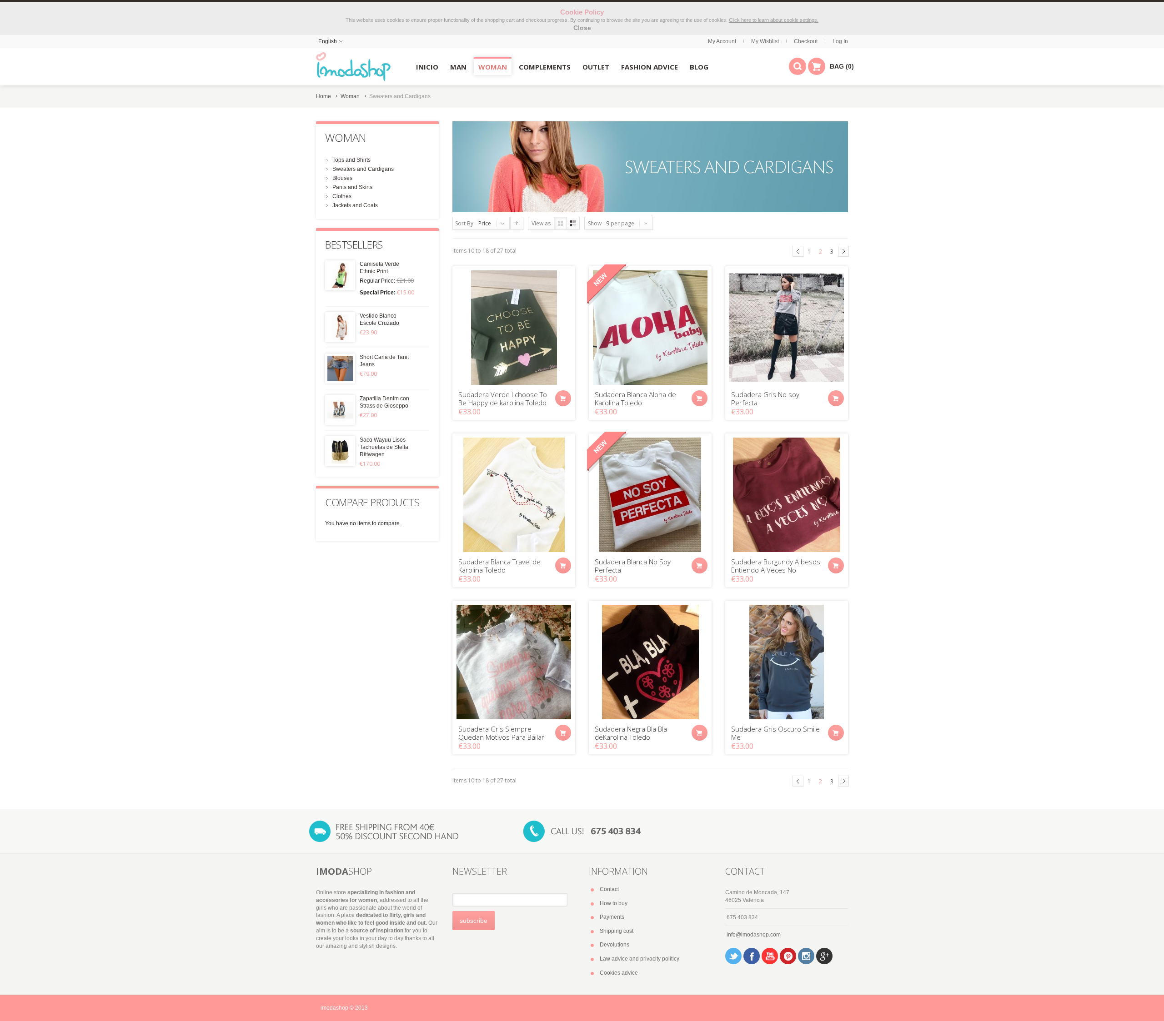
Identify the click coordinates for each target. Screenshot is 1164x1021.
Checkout (806, 41)
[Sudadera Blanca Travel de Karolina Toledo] (514, 495)
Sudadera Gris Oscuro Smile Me (775, 733)
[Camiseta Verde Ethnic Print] (340, 275)
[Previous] (798, 251)
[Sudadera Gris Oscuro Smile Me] (786, 662)
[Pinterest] (788, 956)
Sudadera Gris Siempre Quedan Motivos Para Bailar (501, 733)
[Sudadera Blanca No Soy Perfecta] (650, 495)
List (573, 223)
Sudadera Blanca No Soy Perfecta (633, 566)
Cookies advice (619, 973)
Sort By (464, 223)
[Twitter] (733, 956)
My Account (722, 41)
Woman (350, 96)
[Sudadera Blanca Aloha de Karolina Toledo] (650, 327)
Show (595, 223)
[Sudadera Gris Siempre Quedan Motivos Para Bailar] (514, 662)
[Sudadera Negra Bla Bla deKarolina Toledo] (650, 662)
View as (541, 223)
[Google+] (824, 956)
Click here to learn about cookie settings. (773, 20)
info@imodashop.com (754, 934)
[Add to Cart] (563, 398)
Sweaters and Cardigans (363, 169)
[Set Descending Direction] (517, 223)
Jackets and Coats (355, 205)
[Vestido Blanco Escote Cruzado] (340, 327)
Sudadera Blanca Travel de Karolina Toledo (499, 566)
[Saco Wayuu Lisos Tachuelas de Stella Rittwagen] (340, 451)
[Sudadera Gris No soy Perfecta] (786, 327)
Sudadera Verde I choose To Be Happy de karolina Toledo (502, 398)
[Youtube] (770, 956)
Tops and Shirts (351, 160)
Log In (840, 41)
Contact (609, 889)
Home (323, 96)
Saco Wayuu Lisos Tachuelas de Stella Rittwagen (384, 447)
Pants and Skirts (352, 187)
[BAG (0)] (816, 66)
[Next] (843, 251)
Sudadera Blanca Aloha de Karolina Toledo (635, 398)
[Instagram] (806, 956)
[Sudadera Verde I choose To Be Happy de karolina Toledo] (514, 327)
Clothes (341, 196)
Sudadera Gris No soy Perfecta (765, 398)
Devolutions (614, 944)
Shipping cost (616, 931)
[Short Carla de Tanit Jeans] (340, 368)
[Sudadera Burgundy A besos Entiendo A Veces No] (786, 495)
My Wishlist (765, 41)
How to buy (613, 903)
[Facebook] (751, 956)
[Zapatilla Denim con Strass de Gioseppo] (340, 410)
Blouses (342, 178)
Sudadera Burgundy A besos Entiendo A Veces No (775, 566)
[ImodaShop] (353, 66)
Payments (612, 917)
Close (582, 27)
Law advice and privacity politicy (639, 959)
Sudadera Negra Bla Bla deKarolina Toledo (631, 733)
